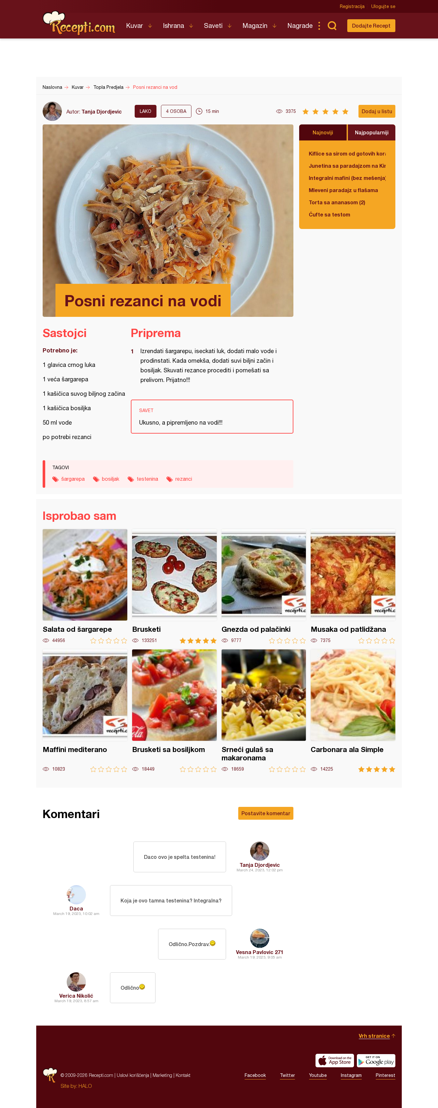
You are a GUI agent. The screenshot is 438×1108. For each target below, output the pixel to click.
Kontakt (183, 1075)
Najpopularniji (372, 132)
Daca (76, 908)
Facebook (255, 1075)
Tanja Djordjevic (101, 111)
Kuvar (134, 25)
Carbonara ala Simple (353, 710)
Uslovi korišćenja (133, 1075)
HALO (85, 1086)
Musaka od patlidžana (353, 586)
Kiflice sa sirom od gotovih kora (347, 153)
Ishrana (173, 25)
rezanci (183, 479)
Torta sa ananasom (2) (337, 202)
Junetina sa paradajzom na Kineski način (347, 166)
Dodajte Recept (371, 25)
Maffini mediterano (85, 710)
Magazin (254, 25)
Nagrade (300, 25)
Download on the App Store (335, 1060)
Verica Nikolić (76, 996)
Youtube (318, 1075)
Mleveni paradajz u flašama (343, 190)
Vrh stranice (374, 1036)
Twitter (287, 1075)
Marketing (162, 1075)
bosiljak (110, 479)
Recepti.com (79, 23)
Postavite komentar (265, 813)
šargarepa (73, 479)
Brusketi (174, 586)
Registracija (352, 6)
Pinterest (385, 1075)
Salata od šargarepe (85, 586)
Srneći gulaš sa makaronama (264, 710)
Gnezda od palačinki (264, 586)
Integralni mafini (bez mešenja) (347, 178)
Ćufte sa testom (329, 214)
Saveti (213, 25)
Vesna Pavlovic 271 (259, 952)
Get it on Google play (376, 1060)
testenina (147, 479)
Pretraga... (331, 25)
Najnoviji (323, 132)
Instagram (351, 1075)
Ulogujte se (383, 6)
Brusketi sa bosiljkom (174, 710)
